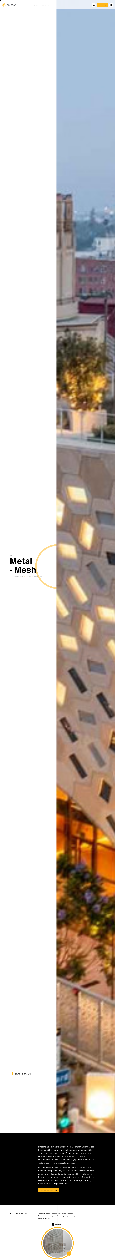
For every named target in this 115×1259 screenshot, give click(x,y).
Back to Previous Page (42, 5)
